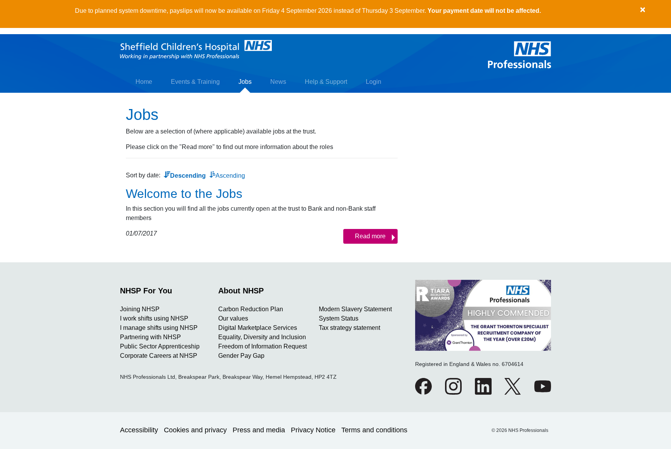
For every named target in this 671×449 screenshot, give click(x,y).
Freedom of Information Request (262, 346)
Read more (370, 236)
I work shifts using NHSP (154, 318)
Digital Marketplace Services (257, 327)
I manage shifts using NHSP (159, 327)
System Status (338, 318)
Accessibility (139, 430)
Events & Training (195, 81)
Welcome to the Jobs (184, 194)
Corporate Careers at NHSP (158, 355)
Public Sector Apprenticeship (160, 346)
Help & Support (326, 81)
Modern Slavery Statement (355, 309)
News (278, 81)
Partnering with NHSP (150, 337)
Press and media (259, 430)
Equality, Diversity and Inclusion (262, 337)
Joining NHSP (140, 309)
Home (144, 81)
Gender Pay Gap (241, 355)
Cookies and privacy (195, 430)
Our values (233, 318)
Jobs (245, 81)
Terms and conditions (374, 430)
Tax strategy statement (349, 327)
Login (373, 81)
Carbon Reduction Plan (250, 309)
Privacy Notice (313, 430)
